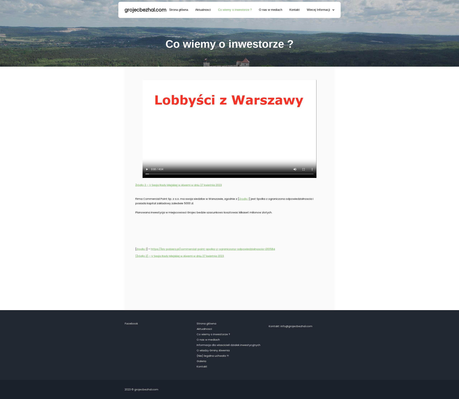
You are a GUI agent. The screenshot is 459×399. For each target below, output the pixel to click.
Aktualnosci (203, 9)
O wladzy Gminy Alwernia (213, 350)
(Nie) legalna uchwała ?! (213, 356)
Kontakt (294, 9)
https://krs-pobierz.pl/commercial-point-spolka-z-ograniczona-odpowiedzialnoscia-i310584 (213, 249)
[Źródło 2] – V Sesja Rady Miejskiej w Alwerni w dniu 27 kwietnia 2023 (179, 256)
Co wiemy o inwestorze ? (235, 9)
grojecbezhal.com (142, 10)
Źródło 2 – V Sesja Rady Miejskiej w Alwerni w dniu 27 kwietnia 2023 (178, 185)
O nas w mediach (270, 9)
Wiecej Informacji (318, 9)
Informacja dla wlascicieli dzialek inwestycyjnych (228, 345)
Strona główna (178, 9)
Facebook (131, 323)
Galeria (201, 361)
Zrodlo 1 (244, 199)
